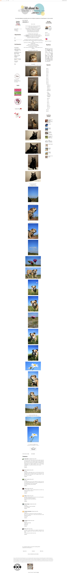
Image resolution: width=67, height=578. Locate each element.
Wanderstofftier (51, 60)
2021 (47, 71)
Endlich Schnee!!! (50, 144)
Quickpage (46, 59)
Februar (48, 106)
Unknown (25, 495)
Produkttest (51, 58)
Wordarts (49, 61)
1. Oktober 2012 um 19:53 (35, 511)
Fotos (49, 50)
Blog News (49, 49)
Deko (45, 50)
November (48, 86)
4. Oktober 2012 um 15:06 (31, 520)
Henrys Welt (25, 520)
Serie (45, 60)
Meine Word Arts (47, 35)
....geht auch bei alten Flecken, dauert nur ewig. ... (17, 50)
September (48, 89)
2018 (47, 75)
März (48, 105)
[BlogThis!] (32, 453)
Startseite (33, 551)
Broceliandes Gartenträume (27, 511)
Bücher (52, 49)
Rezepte (49, 59)
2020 (47, 72)
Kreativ (49, 56)
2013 (47, 82)
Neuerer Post (24, 551)
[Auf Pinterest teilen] (34, 453)
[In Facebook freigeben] (33, 453)
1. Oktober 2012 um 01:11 (30, 488)
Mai (47, 102)
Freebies (51, 50)
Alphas (49, 48)
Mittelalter (51, 57)
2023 (47, 68)
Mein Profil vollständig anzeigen (50, 29)
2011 (47, 109)
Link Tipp (51, 56)
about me (46, 32)
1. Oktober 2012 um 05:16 (30, 495)
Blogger (38, 572)
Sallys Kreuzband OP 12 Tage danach (50, 141)
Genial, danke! (16, 61)
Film (47, 50)
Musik (46, 58)
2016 (47, 78)
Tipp (47, 60)
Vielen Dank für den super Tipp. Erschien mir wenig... (17, 53)
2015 (47, 79)
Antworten (25, 467)
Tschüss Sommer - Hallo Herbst (49, 93)
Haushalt (48, 54)
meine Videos (47, 57)
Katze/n (46, 55)
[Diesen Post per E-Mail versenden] (31, 453)
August (48, 98)
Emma (25, 479)
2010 (47, 111)
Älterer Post (41, 551)
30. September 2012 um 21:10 (29, 479)
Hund (52, 54)
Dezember (48, 85)
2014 (47, 81)
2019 (47, 74)
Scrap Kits (51, 59)
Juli (47, 99)
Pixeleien (48, 58)
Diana (50, 26)
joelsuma (25, 488)
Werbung (46, 61)
